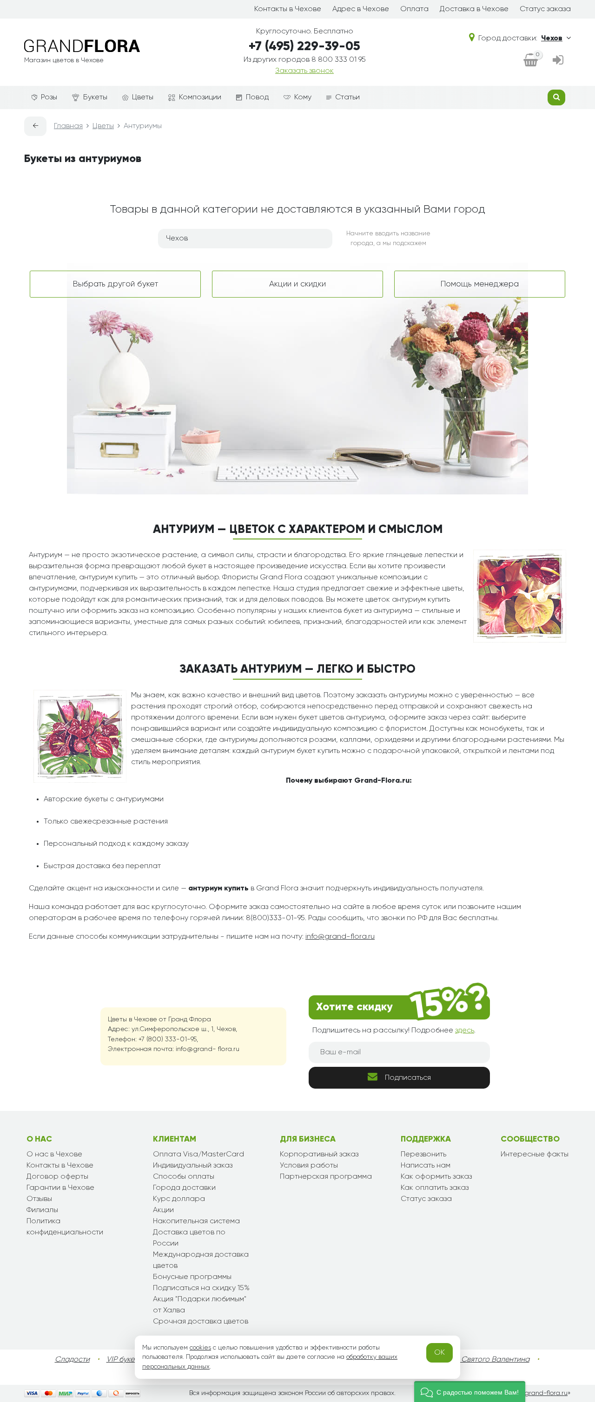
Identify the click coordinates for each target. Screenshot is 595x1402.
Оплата (414, 9)
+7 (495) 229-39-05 (304, 46)
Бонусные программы (192, 1277)
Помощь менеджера (480, 284)
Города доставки (184, 1188)
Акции (163, 1210)
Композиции (200, 97)
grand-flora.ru (546, 1393)
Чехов (551, 38)
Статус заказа (545, 9)
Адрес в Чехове (360, 9)
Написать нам (425, 1165)
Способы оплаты (183, 1177)
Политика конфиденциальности (64, 1227)
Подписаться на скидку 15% (201, 1288)
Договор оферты (57, 1177)
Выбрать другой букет (115, 284)
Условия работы (309, 1165)
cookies (200, 1347)
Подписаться (408, 1078)
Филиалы (42, 1210)
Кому (302, 97)
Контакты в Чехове (287, 9)
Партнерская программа (326, 1177)
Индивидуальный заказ (192, 1165)
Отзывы (39, 1199)
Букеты (95, 97)
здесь (464, 1030)
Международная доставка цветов (201, 1260)
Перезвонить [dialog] (423, 1154)
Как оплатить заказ (435, 1188)
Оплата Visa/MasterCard (198, 1154)
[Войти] (558, 61)
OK (439, 1353)
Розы (49, 97)
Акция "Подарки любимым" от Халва (199, 1305)
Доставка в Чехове (474, 9)
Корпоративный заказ (319, 1154)
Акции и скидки (297, 284)
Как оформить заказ (436, 1177)
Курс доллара (179, 1199)
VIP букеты (124, 1359)
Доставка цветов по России (189, 1238)
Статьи (347, 97)
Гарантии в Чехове (60, 1188)
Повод (257, 97)
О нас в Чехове (54, 1154)
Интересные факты (535, 1154)
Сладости (72, 1359)
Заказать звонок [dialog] (304, 71)
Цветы (142, 97)
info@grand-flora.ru (340, 937)
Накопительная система (196, 1221)
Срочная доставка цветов (200, 1321)
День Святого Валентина (485, 1359)
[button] (469, 1391)
